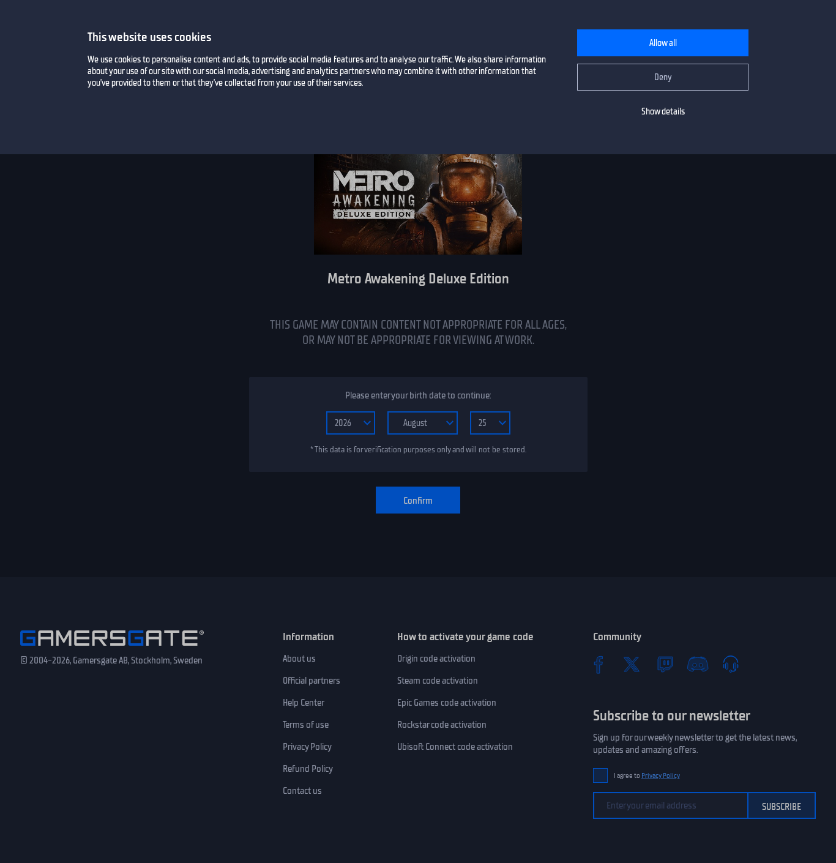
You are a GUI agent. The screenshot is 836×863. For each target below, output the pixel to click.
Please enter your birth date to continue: (418, 395)
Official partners (311, 680)
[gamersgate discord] (697, 664)
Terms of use (306, 725)
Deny (663, 77)
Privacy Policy (307, 747)
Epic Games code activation (446, 703)
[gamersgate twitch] (664, 664)
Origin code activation (436, 658)
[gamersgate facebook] (598, 664)
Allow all (663, 43)
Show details (663, 112)
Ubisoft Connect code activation (455, 747)
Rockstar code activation (442, 725)
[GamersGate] (112, 648)
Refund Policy (308, 769)
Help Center (303, 703)
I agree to (647, 775)
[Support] (730, 664)
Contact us (302, 791)
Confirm (418, 501)
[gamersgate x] (631, 664)
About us (299, 658)
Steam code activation (437, 680)
